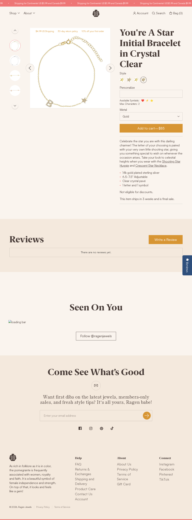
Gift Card (123, 484)
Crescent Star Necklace (150, 165)
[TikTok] (112, 428)
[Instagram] (90, 428)
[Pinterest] (101, 428)
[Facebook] (80, 428)
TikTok (164, 479)
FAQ (78, 464)
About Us (124, 464)
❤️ (142, 100)
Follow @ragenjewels (96, 336)
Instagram (166, 464)
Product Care (85, 489)
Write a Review (165, 240)
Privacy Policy (127, 469)
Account (81, 499)
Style (123, 73)
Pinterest (166, 474)
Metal (123, 110)
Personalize (127, 87)
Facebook (166, 469)
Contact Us (83, 494)
